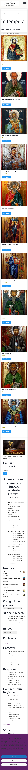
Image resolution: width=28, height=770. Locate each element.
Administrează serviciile (13, 752)
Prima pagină (4, 13)
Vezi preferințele (14, 764)
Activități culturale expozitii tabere (16, 502)
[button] (26, 735)
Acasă (6, 643)
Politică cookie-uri (13, 768)
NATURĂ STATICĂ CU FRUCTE (15, 620)
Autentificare (6, 724)
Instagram (16, 714)
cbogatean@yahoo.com (18, 707)
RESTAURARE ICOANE (13, 510)
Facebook (10, 714)
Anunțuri (10, 504)
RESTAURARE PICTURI (13, 512)
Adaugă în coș (6, 68)
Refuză (14, 760)
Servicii (10, 514)
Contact (10, 712)
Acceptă (14, 756)
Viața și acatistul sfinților (14, 516)
